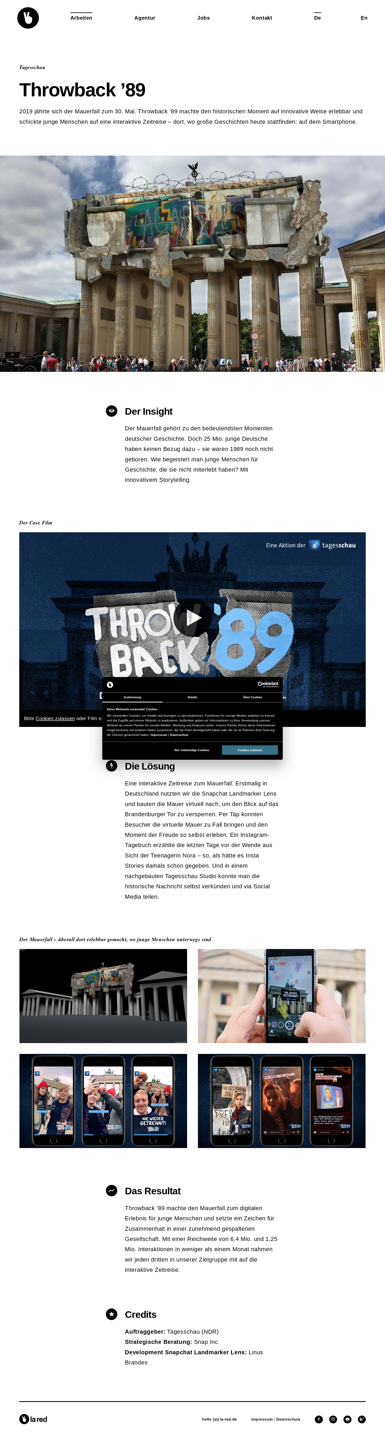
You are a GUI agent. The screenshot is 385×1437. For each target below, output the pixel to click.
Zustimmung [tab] (132, 697)
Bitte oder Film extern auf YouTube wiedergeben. (98, 718)
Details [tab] (193, 697)
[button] (28, 18)
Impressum (159, 735)
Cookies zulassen (250, 750)
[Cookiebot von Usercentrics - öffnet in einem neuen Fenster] (260, 685)
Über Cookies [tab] (252, 697)
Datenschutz (179, 735)
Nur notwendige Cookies (191, 750)
